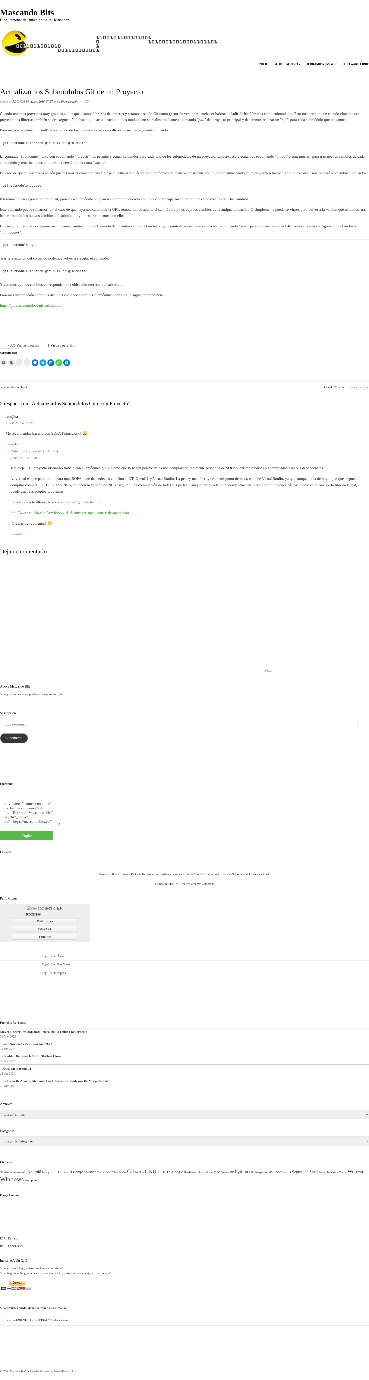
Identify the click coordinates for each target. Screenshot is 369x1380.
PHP (232, 1172)
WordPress (72, 1371)
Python (241, 1171)
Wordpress (31, 1180)
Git (87, 101)
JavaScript (207, 1172)
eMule (114, 1172)
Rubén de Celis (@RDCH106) (34, 451)
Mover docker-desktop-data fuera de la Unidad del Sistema (43, 1031)
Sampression (46, 1371)
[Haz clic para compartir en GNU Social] (27, 362)
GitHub (139, 1172)
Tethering (332, 1172)
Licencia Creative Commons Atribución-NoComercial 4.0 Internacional (226, 874)
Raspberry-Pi (263, 1172)
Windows (12, 1179)
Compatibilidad (85, 1172)
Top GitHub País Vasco (56, 964)
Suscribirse (13, 738)
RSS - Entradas (9, 1238)
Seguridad (300, 1172)
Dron (108, 1172)
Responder (12, 444)
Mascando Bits (27, 12)
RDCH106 (18, 101)
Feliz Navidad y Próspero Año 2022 (27, 1044)
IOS (199, 1172)
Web (352, 1171)
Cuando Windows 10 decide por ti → (346, 387)
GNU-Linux (158, 1171)
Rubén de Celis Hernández (138, 874)
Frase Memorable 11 (16, 1068)
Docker (101, 1172)
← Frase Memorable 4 (13, 387)
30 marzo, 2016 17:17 (39, 101)
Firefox (122, 1172)
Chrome (63, 1172)
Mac (216, 1172)
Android (34, 1172)
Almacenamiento (15, 1172)
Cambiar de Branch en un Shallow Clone (31, 1056)
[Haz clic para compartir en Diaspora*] (19, 362)
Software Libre (356, 64)
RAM (251, 1172)
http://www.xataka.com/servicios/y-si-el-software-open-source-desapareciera (69, 513)
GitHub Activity (287, 64)
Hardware (190, 1172)
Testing (322, 1172)
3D (1, 1172)
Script (287, 1172)
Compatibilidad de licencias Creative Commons (184, 883)
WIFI (361, 1172)
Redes (278, 1172)
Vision (343, 1172)
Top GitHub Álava (53, 956)
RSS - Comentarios (11, 1246)
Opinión (225, 1172)
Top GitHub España (54, 973)
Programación (69, 101)
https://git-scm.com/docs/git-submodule (30, 305)
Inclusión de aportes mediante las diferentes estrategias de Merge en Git (55, 1081)
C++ (53, 1172)
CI (70, 1172)
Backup (46, 1172)
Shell (313, 1172)
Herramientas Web (321, 64)
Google (177, 1172)
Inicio (263, 64)
